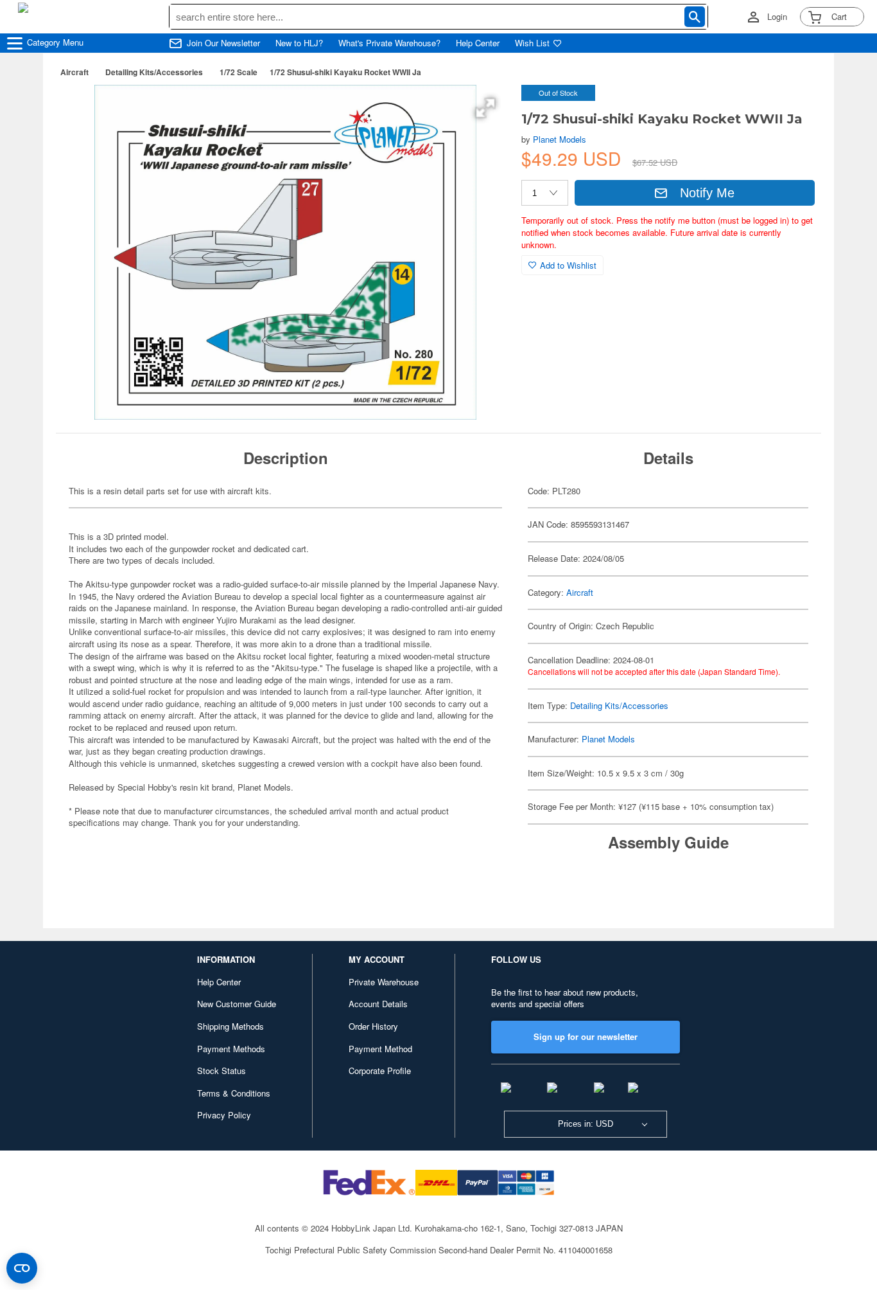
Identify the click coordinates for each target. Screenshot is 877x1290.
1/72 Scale (238, 72)
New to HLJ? (299, 43)
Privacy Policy (224, 1115)
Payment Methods (231, 1049)
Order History (373, 1026)
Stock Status (221, 1070)
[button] (485, 108)
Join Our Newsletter (223, 43)
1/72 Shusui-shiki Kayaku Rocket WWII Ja (345, 72)
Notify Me (707, 193)
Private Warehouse (384, 982)
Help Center (477, 43)
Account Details (378, 1004)
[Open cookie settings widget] (21, 1268)
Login (777, 16)
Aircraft (74, 72)
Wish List (532, 43)
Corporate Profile (380, 1070)
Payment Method (380, 1049)
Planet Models (559, 139)
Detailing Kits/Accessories (154, 72)
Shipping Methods (230, 1026)
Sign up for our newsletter (586, 1036)
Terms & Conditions (233, 1093)
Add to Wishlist (568, 265)
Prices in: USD (585, 1124)
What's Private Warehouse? (389, 43)
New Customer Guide (236, 1004)
